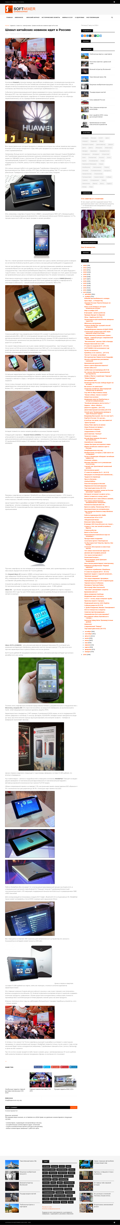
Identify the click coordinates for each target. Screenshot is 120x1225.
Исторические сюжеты (51, 17)
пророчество (86, 173)
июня (87, 640)
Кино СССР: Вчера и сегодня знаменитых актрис (95, 307)
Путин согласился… (91, 350)
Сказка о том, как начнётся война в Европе (97, 527)
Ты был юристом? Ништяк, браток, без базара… (98, 543)
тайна (103, 180)
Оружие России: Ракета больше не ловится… (97, 303)
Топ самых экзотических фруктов (96, 551)
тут (6, 1061)
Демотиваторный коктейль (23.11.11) (97, 410)
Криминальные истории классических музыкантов (98, 123)
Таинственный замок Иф (98, 77)
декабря (88, 294)
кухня (84, 160)
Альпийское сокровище (93, 442)
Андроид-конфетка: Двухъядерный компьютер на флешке (97, 389)
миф (102, 160)
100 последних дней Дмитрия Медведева (95, 560)
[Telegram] (100, 36)
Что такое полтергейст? (93, 555)
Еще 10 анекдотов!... (88, 247)
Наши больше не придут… (94, 427)
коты (109, 157)
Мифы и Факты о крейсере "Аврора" (98, 376)
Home (7, 25)
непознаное (97, 167)
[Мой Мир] (87, 36)
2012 (85, 290)
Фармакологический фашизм (95, 486)
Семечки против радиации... (94, 612)
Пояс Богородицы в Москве (94, 483)
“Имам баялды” (90, 378)
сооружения (94, 180)
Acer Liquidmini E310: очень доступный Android (99, 116)
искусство (105, 154)
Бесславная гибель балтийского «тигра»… (96, 617)
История (85, 138)
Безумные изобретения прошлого (101, 84)
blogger (73, 1107)
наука (101, 164)
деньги (110, 144)
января (87, 651)
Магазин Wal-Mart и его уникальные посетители (97, 463)
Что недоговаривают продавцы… (96, 578)
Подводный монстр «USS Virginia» (97, 603)
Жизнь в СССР (67, 17)
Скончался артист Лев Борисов (96, 541)
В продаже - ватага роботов (94, 313)
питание (85, 170)
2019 (85, 274)
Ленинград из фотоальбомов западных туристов (99, 320)
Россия (93, 138)
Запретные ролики (91, 397)
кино (84, 157)
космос (101, 157)
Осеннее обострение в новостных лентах (97, 547)
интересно (86, 154)
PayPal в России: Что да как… (95, 418)
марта (87, 647)
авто (107, 138)
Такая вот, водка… (91, 436)
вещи (101, 141)
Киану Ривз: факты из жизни (94, 425)
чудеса (109, 183)
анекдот (85, 141)
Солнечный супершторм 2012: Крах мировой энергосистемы (97, 332)
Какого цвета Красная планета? (96, 365)
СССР (101, 138)
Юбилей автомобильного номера (96, 298)
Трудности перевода (92, 477)
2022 (85, 268)
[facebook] (114, 2)
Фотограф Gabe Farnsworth (94, 587)
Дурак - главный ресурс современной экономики (98, 338)
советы (84, 180)
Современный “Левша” (93, 626)
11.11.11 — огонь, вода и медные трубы (98, 598)
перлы (106, 167)
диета (91, 147)
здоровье (93, 151)
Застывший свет (90, 380)
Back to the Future (91, 532)
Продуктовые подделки (93, 538)
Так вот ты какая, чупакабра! (95, 355)
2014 (85, 285)
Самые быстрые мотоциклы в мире (97, 444)
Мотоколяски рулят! (91, 470)
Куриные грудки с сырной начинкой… (98, 574)
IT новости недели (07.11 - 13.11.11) (96, 572)
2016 (85, 281)
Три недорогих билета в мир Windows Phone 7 (98, 512)
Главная (7, 2)
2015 (85, 283)
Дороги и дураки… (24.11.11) (94, 407)
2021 (85, 270)
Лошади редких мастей (98, 92)
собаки (108, 177)
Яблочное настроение (92, 323)
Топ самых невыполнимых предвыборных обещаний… (95, 501)
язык (91, 187)
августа (88, 636)
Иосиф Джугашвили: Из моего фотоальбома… (95, 439)
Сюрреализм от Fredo (92, 431)
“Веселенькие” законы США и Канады (98, 341)
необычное (86, 167)
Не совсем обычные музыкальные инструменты (97, 373)
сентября (88, 634)
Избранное (19, 17)
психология (98, 173)
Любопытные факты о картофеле (101, 54)
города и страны (87, 144)
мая (86, 643)
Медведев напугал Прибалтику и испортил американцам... (96, 400)
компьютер (92, 157)
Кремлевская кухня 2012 (93, 363)
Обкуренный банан (91, 520)
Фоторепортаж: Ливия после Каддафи (98, 357)
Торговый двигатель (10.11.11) (95, 628)
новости (19, 25)
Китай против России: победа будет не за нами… (99, 383)
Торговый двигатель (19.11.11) (95, 488)
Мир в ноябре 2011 (91, 310)
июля (87, 638)
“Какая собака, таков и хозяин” (96, 395)
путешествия (86, 177)
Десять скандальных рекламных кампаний (96, 360)
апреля (87, 645)
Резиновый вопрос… (92, 557)
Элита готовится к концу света (95, 496)
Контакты (21, 2)
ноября (88, 296)
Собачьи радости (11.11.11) (93, 605)
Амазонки (88, 624)
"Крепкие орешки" (91, 576)
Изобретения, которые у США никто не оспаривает (99, 453)
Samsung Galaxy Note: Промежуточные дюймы (98, 621)
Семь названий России (97, 100)
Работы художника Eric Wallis (95, 515)
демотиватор (100, 144)
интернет (96, 154)
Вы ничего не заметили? (93, 386)
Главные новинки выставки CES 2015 (40, 1090)
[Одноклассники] (85, 36)
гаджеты (12, 25)
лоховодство (93, 160)
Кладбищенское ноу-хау (93, 450)
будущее (94, 141)
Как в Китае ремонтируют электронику (99, 563)
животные (108, 147)
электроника (27, 25)
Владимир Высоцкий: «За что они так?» (99, 416)
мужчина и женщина (89, 164)
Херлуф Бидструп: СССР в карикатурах (98, 581)
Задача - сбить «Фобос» (93, 405)
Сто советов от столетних (92, 199)
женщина (99, 147)
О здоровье (79, 17)
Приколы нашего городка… (94, 601)
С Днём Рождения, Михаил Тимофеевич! (99, 607)
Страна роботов (90, 530)
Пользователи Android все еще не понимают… (97, 535)
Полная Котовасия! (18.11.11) (94, 505)
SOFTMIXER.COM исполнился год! (96, 348)
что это (56, 1202)
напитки (63, 1186)
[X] (90, 36)
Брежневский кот (91, 592)
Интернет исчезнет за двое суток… (97, 494)
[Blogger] (93, 36)
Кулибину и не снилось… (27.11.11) (96, 353)
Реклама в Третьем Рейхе (94, 585)
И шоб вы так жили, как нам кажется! (98, 420)
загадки (84, 151)
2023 (85, 265)
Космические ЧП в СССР (93, 517)
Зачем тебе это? (90, 367)
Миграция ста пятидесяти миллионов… (98, 474)
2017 (85, 279)
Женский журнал (32, 17)
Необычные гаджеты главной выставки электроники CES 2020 (15, 1091)
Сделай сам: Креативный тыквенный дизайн (98, 467)
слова (70, 1195)
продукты (107, 170)
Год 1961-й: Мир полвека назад (95, 392)
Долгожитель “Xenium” (93, 434)
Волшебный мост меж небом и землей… (99, 498)
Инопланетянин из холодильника (96, 509)
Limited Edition (89, 481)
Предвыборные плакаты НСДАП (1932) (98, 329)
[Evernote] (98, 36)
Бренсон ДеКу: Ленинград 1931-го (97, 507)
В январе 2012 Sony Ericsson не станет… (99, 524)
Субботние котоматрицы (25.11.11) (96, 370)
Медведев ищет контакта (94, 596)
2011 (84, 292)
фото (102, 183)
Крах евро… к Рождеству (93, 300)
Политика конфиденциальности (51, 1208)
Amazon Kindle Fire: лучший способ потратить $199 (97, 326)
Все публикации (93, 17)
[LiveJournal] (95, 36)
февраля (88, 649)
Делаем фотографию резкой (95, 553)
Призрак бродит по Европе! (94, 315)
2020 (85, 272)
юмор (84, 187)
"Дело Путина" (89, 422)
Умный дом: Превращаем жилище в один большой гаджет (97, 413)
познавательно (96, 170)
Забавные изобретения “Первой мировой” (96, 566)
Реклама (14, 2)
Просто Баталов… (90, 479)
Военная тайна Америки (93, 522)
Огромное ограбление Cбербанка (97, 569)
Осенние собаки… (91, 460)
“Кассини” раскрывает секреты (96, 589)
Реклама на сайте (47, 1207)
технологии (86, 183)
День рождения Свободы (94, 594)
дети (84, 147)
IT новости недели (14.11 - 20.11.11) (96, 472)
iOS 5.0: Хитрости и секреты (94, 610)
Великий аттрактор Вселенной (100, 69)
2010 (85, 654)
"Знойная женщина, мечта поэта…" (97, 403)
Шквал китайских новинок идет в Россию (96, 447)
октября (88, 631)
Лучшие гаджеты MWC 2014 (63, 1089)
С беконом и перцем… (92, 429)
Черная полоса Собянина (93, 583)
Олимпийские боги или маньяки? (96, 614)
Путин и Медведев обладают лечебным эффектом (99, 457)
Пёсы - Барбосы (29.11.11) (93, 317)
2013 (85, 288)
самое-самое (98, 177)
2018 (85, 277)
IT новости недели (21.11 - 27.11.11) (96, 346)
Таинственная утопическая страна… (97, 335)
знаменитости (104, 151)
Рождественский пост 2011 (94, 344)
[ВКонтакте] (82, 36)
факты (95, 183)
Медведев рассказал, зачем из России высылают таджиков (98, 491)
